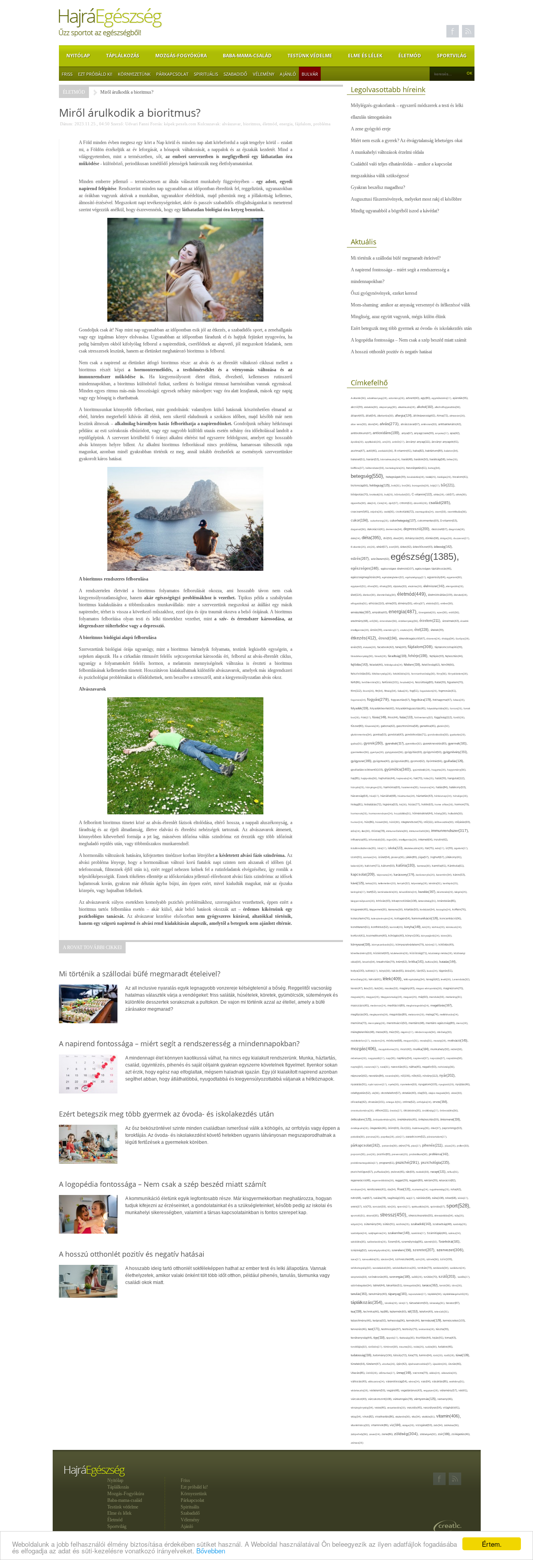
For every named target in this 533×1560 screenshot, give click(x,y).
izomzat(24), (370, 857)
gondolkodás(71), (416, 734)
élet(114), (357, 595)
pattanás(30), (390, 1145)
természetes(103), (454, 1320)
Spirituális (206, 74)
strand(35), (373, 1215)
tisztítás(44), (424, 1337)
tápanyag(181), (398, 1294)
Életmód (409, 55)
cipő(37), (394, 503)
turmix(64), (426, 1355)
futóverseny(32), (424, 717)
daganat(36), (359, 529)
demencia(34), (394, 529)
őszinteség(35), (421, 1128)
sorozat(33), (380, 1206)
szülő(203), (448, 1277)
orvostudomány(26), (363, 1110)
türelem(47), (374, 1363)
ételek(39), (437, 630)
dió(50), (388, 538)
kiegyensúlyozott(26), (363, 900)
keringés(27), (359, 891)
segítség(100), (396, 1198)
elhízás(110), (377, 603)
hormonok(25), (360, 813)
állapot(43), (358, 415)
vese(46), (381, 1407)
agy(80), (426, 398)
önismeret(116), (450, 1119)
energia (286, 123)
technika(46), (371, 1311)
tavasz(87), (453, 1303)
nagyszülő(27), (377, 1058)
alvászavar (231, 123)
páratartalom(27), (437, 1136)
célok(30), (461, 494)
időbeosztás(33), (445, 822)
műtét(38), (457, 1049)
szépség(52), (359, 1250)
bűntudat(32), (403, 494)
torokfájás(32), (359, 1346)
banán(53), (373, 459)
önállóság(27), (431, 1110)
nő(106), (406, 1075)
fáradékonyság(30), (363, 656)
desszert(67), (440, 529)
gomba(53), (380, 734)
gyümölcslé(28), (422, 769)
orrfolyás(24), (425, 1102)
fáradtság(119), (398, 656)
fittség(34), (391, 690)
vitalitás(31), (429, 1416)
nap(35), (391, 1058)
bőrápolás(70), (360, 494)
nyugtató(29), (447, 1084)
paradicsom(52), (416, 1136)
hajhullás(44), (387, 778)
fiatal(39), (441, 682)
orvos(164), (440, 1102)
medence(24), (378, 1005)
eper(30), (443, 612)
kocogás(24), (444, 909)
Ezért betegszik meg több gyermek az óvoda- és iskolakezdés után (411, 328)
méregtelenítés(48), (363, 1032)
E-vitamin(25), (359, 546)
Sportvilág (452, 55)
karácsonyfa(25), (426, 874)
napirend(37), (421, 1058)
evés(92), (357, 647)
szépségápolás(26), (380, 1250)
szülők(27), (464, 1276)
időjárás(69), (463, 822)
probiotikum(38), (419, 1154)
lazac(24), (433, 970)
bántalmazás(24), (391, 459)
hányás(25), (358, 787)
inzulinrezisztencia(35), (364, 848)
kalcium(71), (373, 865)
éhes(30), (374, 586)
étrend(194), (388, 638)
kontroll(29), (397, 927)
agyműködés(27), (442, 398)
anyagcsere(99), (424, 433)
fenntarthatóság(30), (424, 673)
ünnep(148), (404, 1373)
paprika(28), (388, 1136)
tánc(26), (457, 1285)
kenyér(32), (404, 883)
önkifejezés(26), (360, 1128)
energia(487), (404, 611)
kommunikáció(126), (426, 918)
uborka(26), (389, 1363)
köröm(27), (432, 944)
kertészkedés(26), (388, 891)
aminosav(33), (429, 424)
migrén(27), (408, 1032)
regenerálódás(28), (383, 1180)
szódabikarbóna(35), (405, 1267)
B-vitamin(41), (403, 450)
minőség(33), (444, 1032)
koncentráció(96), (451, 918)
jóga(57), (424, 857)
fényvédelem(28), (458, 673)
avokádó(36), (386, 450)
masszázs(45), (360, 1005)
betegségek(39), (396, 476)
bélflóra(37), (358, 468)
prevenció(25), (400, 1154)
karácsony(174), (405, 874)
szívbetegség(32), (362, 1267)
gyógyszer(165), (362, 761)
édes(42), (406, 546)
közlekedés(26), (400, 953)
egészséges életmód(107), (398, 568)
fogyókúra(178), (422, 700)
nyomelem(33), (409, 1084)
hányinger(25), (375, 787)
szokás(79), (425, 1267)
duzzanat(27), (461, 538)
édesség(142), (443, 546)
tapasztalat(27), (418, 1294)
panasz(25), (373, 1136)
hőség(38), (441, 813)
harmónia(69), (393, 787)
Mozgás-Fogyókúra (181, 55)
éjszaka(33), (400, 586)
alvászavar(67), (411, 424)
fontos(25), (457, 708)
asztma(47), (358, 450)
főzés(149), (380, 717)
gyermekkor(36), (360, 752)
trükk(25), (419, 1346)
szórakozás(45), (378, 1276)
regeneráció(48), (361, 1180)
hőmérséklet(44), (423, 813)
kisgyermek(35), (379, 909)
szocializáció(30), (383, 1267)
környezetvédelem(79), (410, 944)
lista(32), (369, 988)
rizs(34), (392, 1189)
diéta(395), (372, 537)
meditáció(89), (396, 1005)
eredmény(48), (360, 621)
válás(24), (435, 1372)
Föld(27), (366, 717)
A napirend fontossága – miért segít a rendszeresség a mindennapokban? (400, 275)
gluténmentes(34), (362, 734)
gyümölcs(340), (398, 769)
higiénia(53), (391, 804)
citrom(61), (407, 503)
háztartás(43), (425, 795)
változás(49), (359, 1381)
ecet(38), (394, 546)
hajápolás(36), (369, 778)
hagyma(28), (439, 769)
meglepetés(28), (379, 1014)
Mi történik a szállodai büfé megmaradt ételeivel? (396, 258)
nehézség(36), (446, 1066)
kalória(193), (406, 865)
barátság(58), (438, 459)
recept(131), (438, 1172)
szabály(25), (460, 1224)
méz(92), (395, 1032)
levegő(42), (433, 979)
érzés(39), (377, 630)
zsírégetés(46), (460, 1434)
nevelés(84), (377, 1075)
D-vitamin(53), (449, 520)
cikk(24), (372, 503)
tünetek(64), (358, 1363)
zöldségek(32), (429, 1434)
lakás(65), (398, 970)
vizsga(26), (409, 1425)
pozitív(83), (384, 1154)
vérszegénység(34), (363, 1407)
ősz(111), (406, 1128)
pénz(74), (405, 1145)
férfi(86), (356, 682)
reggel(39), (402, 1180)
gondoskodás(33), (439, 734)
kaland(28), (358, 865)
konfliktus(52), (380, 927)
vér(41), (463, 1390)
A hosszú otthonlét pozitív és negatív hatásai (391, 351)
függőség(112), (443, 717)
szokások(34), (441, 1267)
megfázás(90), (360, 1014)
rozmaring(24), (421, 1189)
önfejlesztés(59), (429, 1119)
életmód (270, 123)
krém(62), (402, 961)
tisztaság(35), (408, 1337)
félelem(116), (413, 664)
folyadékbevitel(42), (383, 708)
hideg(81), (357, 804)
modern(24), (378, 1040)
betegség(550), (368, 476)
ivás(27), (440, 848)
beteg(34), (434, 468)
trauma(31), (406, 1346)
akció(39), (357, 407)
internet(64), (426, 839)
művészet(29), (359, 1058)
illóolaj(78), (378, 831)
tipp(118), (379, 1337)
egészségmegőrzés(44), (366, 577)
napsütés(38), (454, 1058)
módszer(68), (394, 1040)
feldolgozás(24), (394, 664)
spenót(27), (404, 1206)
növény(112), (431, 1075)
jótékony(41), (454, 857)
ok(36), (376, 1093)
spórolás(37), (438, 1206)
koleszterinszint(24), (382, 918)
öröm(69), (394, 1128)
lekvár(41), (376, 979)
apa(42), (455, 433)
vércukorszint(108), (380, 1399)
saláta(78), (380, 1198)
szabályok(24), (359, 1233)
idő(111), (429, 822)
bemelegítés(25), (396, 468)
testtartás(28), (427, 1329)
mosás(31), (427, 1040)
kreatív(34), (369, 961)
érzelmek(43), (451, 621)
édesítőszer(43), (423, 546)
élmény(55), (406, 603)
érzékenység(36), (408, 621)
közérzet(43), (382, 953)
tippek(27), (393, 1337)
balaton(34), (451, 450)
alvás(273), (390, 424)
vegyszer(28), (431, 1390)
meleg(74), (433, 1014)
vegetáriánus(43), (412, 1390)
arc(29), (387, 441)
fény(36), (442, 673)
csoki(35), (390, 511)
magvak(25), (358, 996)
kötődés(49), (446, 944)
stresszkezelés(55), (421, 1215)
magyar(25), (373, 996)
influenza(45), (360, 839)
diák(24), (356, 538)
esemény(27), (392, 630)
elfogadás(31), (360, 603)
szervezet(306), (450, 1250)
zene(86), (388, 1434)
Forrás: (156, 123)
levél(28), (446, 979)
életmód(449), (412, 594)
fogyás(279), (379, 699)
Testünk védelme (310, 55)
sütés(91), (389, 1224)
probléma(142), (439, 1154)
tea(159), (357, 1311)
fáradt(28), (381, 656)
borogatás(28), (421, 485)
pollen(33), (463, 1145)
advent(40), (413, 398)
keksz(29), (372, 883)
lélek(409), (393, 978)
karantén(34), (444, 874)
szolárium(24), (458, 1267)
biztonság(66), (360, 485)
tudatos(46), (445, 1346)
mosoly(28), (441, 1040)
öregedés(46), (379, 1128)
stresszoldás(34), (444, 1215)
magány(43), (408, 988)
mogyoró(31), (411, 1040)
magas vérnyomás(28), (429, 988)
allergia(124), (404, 415)
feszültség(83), (425, 682)
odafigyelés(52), (361, 1093)
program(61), (387, 1162)
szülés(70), (431, 1276)
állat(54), (371, 415)
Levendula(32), (461, 979)
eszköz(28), (407, 630)
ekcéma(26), (415, 586)
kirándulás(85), (446, 901)
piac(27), (416, 1145)
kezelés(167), (427, 892)
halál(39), (441, 778)
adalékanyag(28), (378, 398)
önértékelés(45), (407, 1119)
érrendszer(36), (389, 621)
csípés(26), (377, 511)
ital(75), (430, 848)
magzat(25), (410, 996)
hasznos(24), (428, 787)
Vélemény (263, 74)
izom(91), (357, 857)
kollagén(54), (403, 918)
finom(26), (369, 690)
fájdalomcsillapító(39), (449, 647)
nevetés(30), (393, 1075)
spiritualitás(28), (421, 1206)
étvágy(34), (449, 638)
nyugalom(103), (428, 1084)
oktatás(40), (410, 1093)
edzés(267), (361, 558)
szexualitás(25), (371, 1259)
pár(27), (401, 1136)
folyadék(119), (360, 708)
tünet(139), (463, 1355)
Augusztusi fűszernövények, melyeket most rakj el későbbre (406, 199)
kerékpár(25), (450, 883)
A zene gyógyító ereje (371, 129)
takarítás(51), (394, 1285)
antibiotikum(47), (362, 433)
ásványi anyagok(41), (445, 441)
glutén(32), (443, 726)
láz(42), (422, 970)
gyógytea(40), (382, 761)
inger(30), (393, 839)
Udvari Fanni (137, 123)
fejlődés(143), (360, 664)
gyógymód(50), (433, 752)
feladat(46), (377, 664)
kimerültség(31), (427, 900)
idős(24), (356, 831)
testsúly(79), (410, 1329)
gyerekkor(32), (414, 743)
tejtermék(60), (399, 1311)
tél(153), (413, 1311)
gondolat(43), (396, 734)
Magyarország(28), (392, 996)
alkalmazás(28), (407, 407)
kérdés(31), (436, 883)
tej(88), (385, 1311)
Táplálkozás (122, 55)
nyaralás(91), (359, 1084)
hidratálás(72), (373, 804)
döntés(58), (432, 538)
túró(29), (438, 1355)
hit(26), (403, 804)
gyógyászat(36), (395, 752)
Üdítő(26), (372, 1372)
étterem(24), (434, 638)
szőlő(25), (418, 1276)
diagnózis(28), (457, 529)
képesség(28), (420, 883)
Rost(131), (404, 1189)
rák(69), (411, 1171)
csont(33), (441, 511)
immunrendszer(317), (450, 830)
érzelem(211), (430, 621)
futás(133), (407, 717)
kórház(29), (439, 927)
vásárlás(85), (440, 1381)
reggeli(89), (416, 1180)
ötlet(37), (436, 1128)
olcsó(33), (456, 1093)
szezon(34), (388, 1259)
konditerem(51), (361, 927)
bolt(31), (396, 485)
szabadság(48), (443, 1224)
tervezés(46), (359, 1329)
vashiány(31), (457, 1381)
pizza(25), (451, 1145)
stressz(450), (394, 1215)
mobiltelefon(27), (361, 1040)
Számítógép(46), (437, 1233)
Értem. (492, 1544)
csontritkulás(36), (457, 511)
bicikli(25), (431, 476)
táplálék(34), (435, 1294)
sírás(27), (463, 1198)
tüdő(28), (450, 1355)
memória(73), (359, 1023)
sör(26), (392, 1206)
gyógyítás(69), (414, 752)
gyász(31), (357, 743)
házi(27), (375, 795)
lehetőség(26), (360, 979)
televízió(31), (441, 1311)
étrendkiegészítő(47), (412, 638)
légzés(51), (446, 970)
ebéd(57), (383, 546)
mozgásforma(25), (389, 1049)
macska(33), (392, 988)
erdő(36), (454, 612)
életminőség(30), (387, 594)
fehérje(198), (419, 656)
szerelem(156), (402, 1250)
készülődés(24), (408, 891)
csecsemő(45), (360, 511)
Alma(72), (443, 415)
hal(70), (419, 778)
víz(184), (396, 1425)
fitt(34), (379, 690)
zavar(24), (375, 1434)
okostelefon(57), (391, 1093)
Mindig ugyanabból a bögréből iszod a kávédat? (395, 211)
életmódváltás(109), (441, 595)
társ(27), (404, 1303)
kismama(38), (396, 909)
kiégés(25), (461, 891)
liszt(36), (380, 988)
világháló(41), (451, 1407)
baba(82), (419, 450)
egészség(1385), (425, 556)
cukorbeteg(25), (380, 520)
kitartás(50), (412, 909)
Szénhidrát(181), (449, 1241)
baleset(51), (358, 459)
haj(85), (356, 778)
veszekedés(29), (397, 1407)
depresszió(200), (417, 529)
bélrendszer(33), (376, 468)
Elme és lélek (365, 55)
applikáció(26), (373, 441)
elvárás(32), (433, 603)
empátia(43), (380, 612)
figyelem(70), (455, 682)
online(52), (410, 1102)
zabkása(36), (451, 1425)
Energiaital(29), (428, 612)
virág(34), (356, 1416)
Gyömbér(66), (435, 761)
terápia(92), (380, 1320)
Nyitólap (78, 55)
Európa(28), (463, 638)
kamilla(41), (440, 865)
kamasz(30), (424, 865)
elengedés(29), (455, 586)
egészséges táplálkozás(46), (433, 568)
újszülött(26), (440, 1363)
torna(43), (451, 1337)
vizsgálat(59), (425, 1425)
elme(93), (392, 603)
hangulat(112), (456, 778)
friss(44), (394, 717)
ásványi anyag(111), (419, 441)
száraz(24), (454, 1233)
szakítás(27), (419, 1233)
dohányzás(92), (415, 538)
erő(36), (375, 621)
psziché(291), (408, 1162)
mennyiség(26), (377, 1023)
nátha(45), (415, 1066)
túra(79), (413, 1355)
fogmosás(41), (448, 690)
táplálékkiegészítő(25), (456, 1294)
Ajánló (288, 74)
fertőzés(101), (391, 682)
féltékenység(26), (382, 673)
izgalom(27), (461, 848)
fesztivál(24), (407, 682)
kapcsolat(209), (364, 874)
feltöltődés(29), (402, 673)
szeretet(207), (425, 1250)
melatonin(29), (417, 1014)
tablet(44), (379, 1285)
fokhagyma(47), (443, 699)
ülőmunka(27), (387, 1372)
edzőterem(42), (381, 558)
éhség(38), (386, 586)
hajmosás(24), (405, 778)
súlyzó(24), (357, 1224)
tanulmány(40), (378, 1294)
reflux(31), (453, 1171)
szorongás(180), (400, 1277)
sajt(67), (367, 1198)
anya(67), (408, 433)
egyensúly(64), (437, 577)
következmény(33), (362, 953)
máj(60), (423, 996)
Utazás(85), (358, 1373)
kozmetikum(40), (377, 935)
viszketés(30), (403, 1416)
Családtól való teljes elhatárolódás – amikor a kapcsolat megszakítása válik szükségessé (401, 169)
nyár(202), (447, 1075)
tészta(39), (442, 1329)
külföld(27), (372, 970)
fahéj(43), (401, 647)
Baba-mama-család (247, 55)
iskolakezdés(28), (414, 848)
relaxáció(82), (447, 1180)
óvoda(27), (396, 1110)
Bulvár (310, 74)
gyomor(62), (418, 761)
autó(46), (372, 450)
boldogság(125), (380, 485)
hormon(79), (462, 804)
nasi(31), (385, 1066)
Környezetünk (134, 74)
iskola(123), (396, 848)
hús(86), (369, 822)
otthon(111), (382, 1110)
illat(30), (366, 831)
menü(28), (462, 1023)
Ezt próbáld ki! (95, 74)
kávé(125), (358, 883)
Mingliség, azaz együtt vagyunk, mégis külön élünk (398, 316)
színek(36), (433, 1259)
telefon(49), (426, 1311)
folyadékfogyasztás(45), (411, 708)
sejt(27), (411, 1198)
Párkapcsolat (172, 74)
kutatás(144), (448, 961)
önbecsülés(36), (449, 1110)
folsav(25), (459, 699)
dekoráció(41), (376, 529)
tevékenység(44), (362, 1337)
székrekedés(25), (377, 1241)
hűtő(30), (395, 822)
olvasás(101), (377, 1102)
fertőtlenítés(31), (372, 682)
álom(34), (374, 424)
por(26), (372, 1154)
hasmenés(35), (411, 787)
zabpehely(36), (360, 1434)
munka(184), (421, 1049)
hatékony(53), (457, 787)
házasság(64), (360, 795)
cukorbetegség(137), (404, 520)
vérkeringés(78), (403, 1399)
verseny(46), (445, 1399)
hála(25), (429, 778)
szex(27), (356, 1259)
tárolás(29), (392, 1303)
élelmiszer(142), (434, 586)
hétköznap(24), (443, 795)
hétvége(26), (460, 795)
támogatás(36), (412, 1285)
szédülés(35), (359, 1241)
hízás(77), (414, 804)
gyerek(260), (374, 743)
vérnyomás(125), (425, 1399)
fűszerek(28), (373, 726)
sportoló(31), (358, 1215)
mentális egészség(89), (441, 1023)
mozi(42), (406, 1049)
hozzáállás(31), (403, 813)
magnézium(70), (453, 988)
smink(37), (357, 1206)
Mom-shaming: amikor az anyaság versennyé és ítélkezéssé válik (410, 305)
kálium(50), (388, 865)
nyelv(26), (394, 1084)
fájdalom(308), (421, 647)
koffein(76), (459, 909)
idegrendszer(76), (412, 822)
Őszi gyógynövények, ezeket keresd (384, 293)
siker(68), (451, 1198)
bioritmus (251, 123)
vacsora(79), (421, 1372)
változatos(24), (377, 1381)
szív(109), (446, 1259)
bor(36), (407, 485)
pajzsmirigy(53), (452, 1128)
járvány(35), (398, 857)
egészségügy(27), (416, 577)
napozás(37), (438, 1058)
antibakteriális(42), (450, 424)
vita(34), (417, 1416)
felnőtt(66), (448, 664)
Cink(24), (383, 503)
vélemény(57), (449, 1390)
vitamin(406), (448, 1416)
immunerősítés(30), (397, 831)
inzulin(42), (441, 839)
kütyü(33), (385, 970)
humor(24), (357, 822)
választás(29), (449, 1372)
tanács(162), (430, 1285)
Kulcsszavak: (209, 123)
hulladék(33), (455, 813)
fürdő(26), (459, 717)
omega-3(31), (394, 1102)
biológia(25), (445, 476)
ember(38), (447, 603)
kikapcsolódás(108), (405, 901)
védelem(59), (378, 1390)
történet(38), (391, 1346)
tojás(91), (438, 1337)
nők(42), (417, 1075)
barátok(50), (422, 459)
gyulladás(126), (454, 761)
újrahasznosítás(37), (420, 1363)
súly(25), (459, 1215)
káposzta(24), (385, 874)
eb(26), (372, 546)
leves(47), (357, 988)
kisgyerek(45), (360, 909)
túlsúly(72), (400, 1355)
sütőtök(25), (403, 1224)
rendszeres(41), (377, 1189)
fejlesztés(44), (454, 656)
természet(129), (432, 1320)
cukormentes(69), (429, 520)
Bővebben (210, 1550)
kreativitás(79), (386, 961)
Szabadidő (235, 74)
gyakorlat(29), (458, 734)
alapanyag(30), (388, 407)
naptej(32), (357, 1066)
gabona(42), (388, 726)
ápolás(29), (358, 441)
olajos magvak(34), (439, 1093)
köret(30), (446, 935)
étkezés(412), (364, 638)
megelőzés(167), (441, 1005)
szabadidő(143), (422, 1224)
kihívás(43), (384, 900)
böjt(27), (435, 485)
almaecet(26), (457, 415)
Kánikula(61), (456, 865)
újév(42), (402, 1363)
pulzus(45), (398, 1171)
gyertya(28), (377, 752)
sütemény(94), (373, 1224)
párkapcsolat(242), (366, 1145)
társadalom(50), (419, 1303)
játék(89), (412, 857)
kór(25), (427, 927)
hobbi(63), (428, 804)
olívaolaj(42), (359, 1102)
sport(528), (458, 1206)
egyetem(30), (454, 577)
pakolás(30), (358, 1136)
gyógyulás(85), (400, 761)
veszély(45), (415, 1407)
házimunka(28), (407, 795)
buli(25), (389, 494)
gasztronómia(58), (408, 726)
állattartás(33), (386, 415)
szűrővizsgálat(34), (362, 1285)
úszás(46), (455, 1363)
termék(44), (413, 1320)
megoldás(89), (398, 1014)
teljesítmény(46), (362, 1320)
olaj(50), (423, 1093)
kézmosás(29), (446, 891)
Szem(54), (395, 1241)
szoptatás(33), (359, 1276)
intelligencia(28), (408, 839)
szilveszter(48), (405, 1259)
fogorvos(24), (359, 699)
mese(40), (382, 1032)
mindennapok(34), (426, 1032)
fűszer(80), (358, 726)
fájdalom (303, 123)
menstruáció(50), (398, 1023)
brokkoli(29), (377, 494)
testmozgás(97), (391, 1329)
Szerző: (117, 123)
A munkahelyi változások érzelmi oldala (387, 152)
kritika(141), (417, 961)
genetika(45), (428, 726)
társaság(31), (438, 1303)
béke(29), (452, 459)
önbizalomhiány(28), (385, 1119)
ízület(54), (384, 857)
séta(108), (438, 1198)
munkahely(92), (440, 1049)
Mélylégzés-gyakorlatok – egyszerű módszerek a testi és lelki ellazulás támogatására (407, 111)
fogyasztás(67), (401, 699)
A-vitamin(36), (359, 398)
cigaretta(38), (359, 503)
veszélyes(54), (433, 1407)
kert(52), (372, 891)
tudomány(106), (383, 1355)
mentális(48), (417, 1023)
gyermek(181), (457, 743)
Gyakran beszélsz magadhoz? (378, 187)
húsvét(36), (382, 822)
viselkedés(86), (385, 1416)
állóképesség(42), (425, 415)
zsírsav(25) (357, 1442)
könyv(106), (413, 935)
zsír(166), (444, 1434)
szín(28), (421, 1259)
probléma (321, 123)
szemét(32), (431, 1241)
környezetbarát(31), (384, 944)
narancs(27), (372, 1066)
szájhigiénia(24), (378, 1233)
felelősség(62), (431, 664)
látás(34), (411, 970)
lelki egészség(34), (415, 979)
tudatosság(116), (362, 1355)
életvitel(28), (461, 594)
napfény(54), (405, 1058)
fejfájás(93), (437, 656)
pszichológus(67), (362, 1171)
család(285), (440, 502)
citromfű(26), (421, 503)
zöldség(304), (407, 1434)
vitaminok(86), (380, 1425)
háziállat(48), (389, 795)
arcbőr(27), (399, 441)
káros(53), (459, 874)
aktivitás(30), (371, 407)
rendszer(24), (359, 1189)
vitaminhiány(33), (361, 1425)
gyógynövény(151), (455, 752)
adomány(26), (397, 398)
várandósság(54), (397, 1381)
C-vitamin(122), (423, 494)
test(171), (374, 1329)
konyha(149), (413, 927)
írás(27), (382, 848)
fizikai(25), (404, 690)
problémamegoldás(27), (365, 1162)
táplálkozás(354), (368, 1302)
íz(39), (450, 848)
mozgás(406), (364, 1048)
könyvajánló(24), (431, 935)
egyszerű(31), (359, 586)
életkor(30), (370, 594)
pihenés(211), (433, 1145)
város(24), (415, 1381)
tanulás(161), (360, 1294)
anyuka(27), (442, 433)
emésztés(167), (361, 612)
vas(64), (426, 1381)
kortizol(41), (358, 935)
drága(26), (446, 538)
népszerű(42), (360, 1075)
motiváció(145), (458, 1040)
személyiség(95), (413, 1241)
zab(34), (439, 1425)
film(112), (357, 691)
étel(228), (422, 630)
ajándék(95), (460, 398)
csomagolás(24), (425, 511)
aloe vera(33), (359, 424)
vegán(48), (394, 1390)
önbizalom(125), (362, 1119)
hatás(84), (442, 787)
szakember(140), (399, 1233)
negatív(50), (430, 1066)
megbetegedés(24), (418, 1005)
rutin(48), (356, 1198)
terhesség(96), (396, 1320)
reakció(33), (423, 1171)
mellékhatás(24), (449, 1014)
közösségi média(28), (441, 953)
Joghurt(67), (438, 857)
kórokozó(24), (454, 927)
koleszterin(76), (361, 918)
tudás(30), (431, 1346)
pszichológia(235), (435, 1163)
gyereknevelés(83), (435, 743)
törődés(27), (376, 1346)
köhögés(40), (396, 935)
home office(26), (445, 804)
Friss (67, 74)
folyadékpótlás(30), (438, 708)
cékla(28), (440, 494)
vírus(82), (368, 1416)
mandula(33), (437, 996)
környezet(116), (361, 944)
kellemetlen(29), (387, 883)
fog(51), (415, 690)
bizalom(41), (460, 476)
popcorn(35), (359, 1154)
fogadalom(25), (429, 690)
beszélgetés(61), (417, 468)
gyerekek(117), (395, 743)
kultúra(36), (432, 961)
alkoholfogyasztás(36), (448, 407)
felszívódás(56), (361, 673)
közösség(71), (419, 953)
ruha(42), (456, 1189)
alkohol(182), (426, 407)
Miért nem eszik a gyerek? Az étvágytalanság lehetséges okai (406, 140)
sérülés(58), (424, 1198)
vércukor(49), (359, 1399)
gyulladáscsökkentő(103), (367, 769)
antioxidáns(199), (387, 433)
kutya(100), (358, 970)
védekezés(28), (360, 1390)
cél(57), (451, 494)
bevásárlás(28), (416, 476)
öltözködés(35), (412, 1110)
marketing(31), (454, 996)
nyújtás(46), (462, 1084)
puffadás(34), (382, 1171)
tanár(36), (445, 1285)
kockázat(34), (428, 909)
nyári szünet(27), (378, 1084)
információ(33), (378, 839)
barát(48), (408, 459)
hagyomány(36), (456, 769)
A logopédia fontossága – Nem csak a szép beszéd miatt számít (408, 340)
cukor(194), (360, 520)
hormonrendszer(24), (381, 813)
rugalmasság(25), (440, 1189)
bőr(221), (448, 485)
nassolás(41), (400, 1066)
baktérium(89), (434, 450)
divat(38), (399, 538)
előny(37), (420, 603)
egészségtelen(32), (393, 577)
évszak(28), (370, 647)
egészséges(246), (366, 568)
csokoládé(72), (405, 511)
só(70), (368, 1206)
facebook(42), (386, 647)
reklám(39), (431, 1180)
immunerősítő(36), (420, 831)
